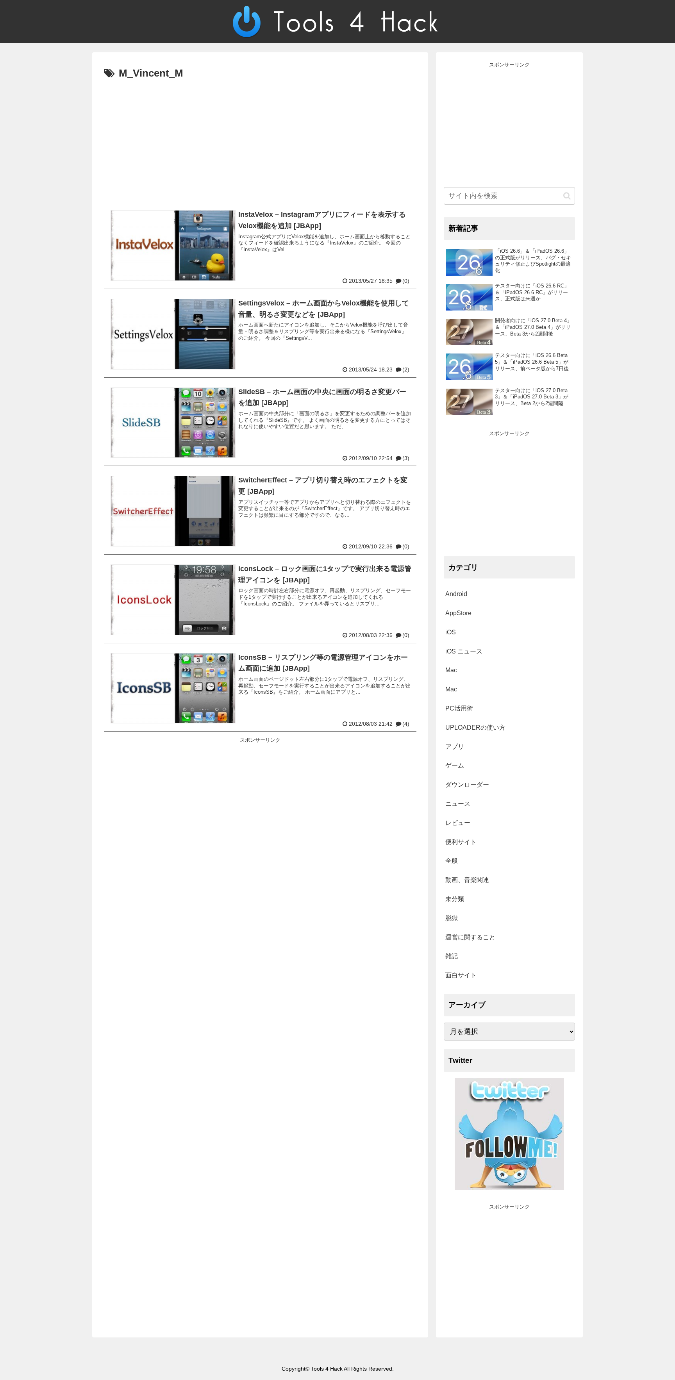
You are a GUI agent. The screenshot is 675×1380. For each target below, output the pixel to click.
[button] (567, 195)
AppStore (458, 613)
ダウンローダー (467, 784)
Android (456, 594)
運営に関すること (470, 937)
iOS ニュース (463, 651)
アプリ (454, 746)
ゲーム (454, 765)
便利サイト (461, 842)
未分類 (454, 899)
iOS (450, 632)
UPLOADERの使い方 (475, 727)
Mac (451, 670)
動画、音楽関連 (467, 880)
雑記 (451, 956)
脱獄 (451, 918)
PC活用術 (459, 708)
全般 (451, 860)
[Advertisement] (260, 141)
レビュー (457, 822)
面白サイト (461, 975)
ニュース (457, 803)
